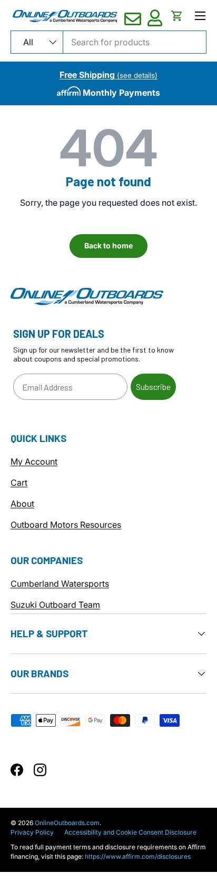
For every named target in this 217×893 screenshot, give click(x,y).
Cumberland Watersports (60, 583)
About (22, 503)
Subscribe (153, 387)
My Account (34, 461)
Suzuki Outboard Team (55, 604)
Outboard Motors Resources (66, 524)
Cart (19, 482)
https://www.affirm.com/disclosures (138, 856)
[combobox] (108, 42)
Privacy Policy (32, 832)
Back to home (108, 245)
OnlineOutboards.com (67, 823)
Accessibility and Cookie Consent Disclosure (130, 832)
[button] (177, 15)
